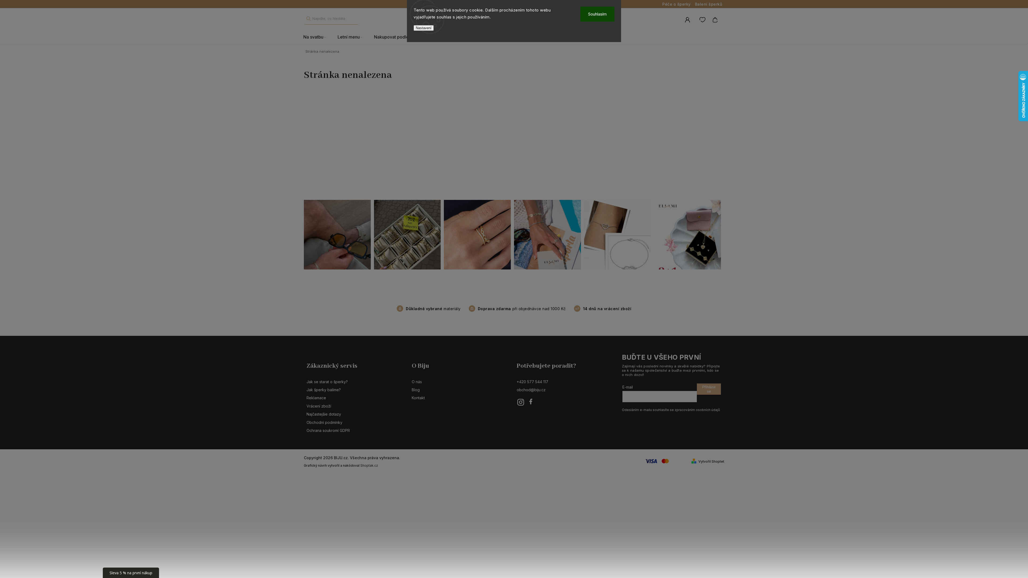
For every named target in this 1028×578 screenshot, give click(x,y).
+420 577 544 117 (532, 381)
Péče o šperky (676, 4)
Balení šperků (708, 4)
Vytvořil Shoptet (711, 461)
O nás (417, 381)
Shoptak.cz (369, 465)
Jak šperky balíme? (324, 389)
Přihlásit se (709, 389)
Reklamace (316, 398)
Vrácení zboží (319, 406)
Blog (416, 389)
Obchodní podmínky (324, 422)
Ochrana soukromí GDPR (328, 430)
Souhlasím (597, 14)
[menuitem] (317, 37)
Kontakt (418, 398)
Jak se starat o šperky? (327, 381)
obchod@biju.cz (531, 389)
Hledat (308, 18)
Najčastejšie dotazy (324, 414)
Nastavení (424, 28)
